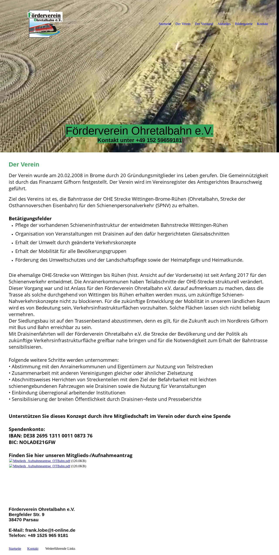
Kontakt (262, 24)
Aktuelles (224, 24)
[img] (45, 24)
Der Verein (183, 24)
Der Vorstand (204, 24)
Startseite (165, 24)
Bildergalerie (244, 24)
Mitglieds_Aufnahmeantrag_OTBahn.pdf (41, 461)
